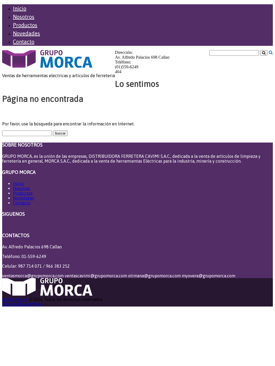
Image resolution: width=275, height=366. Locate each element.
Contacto (23, 42)
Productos (25, 25)
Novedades (26, 33)
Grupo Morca (14, 299)
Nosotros (23, 17)
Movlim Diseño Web (21, 304)
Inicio (19, 8)
